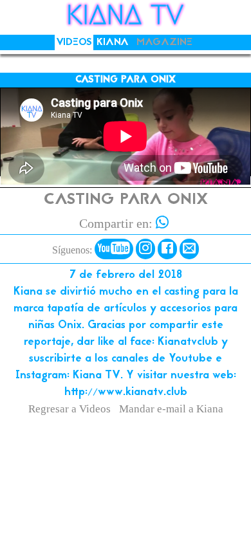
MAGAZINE (164, 42)
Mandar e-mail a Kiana (171, 409)
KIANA (113, 42)
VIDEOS (74, 42)
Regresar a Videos (69, 409)
